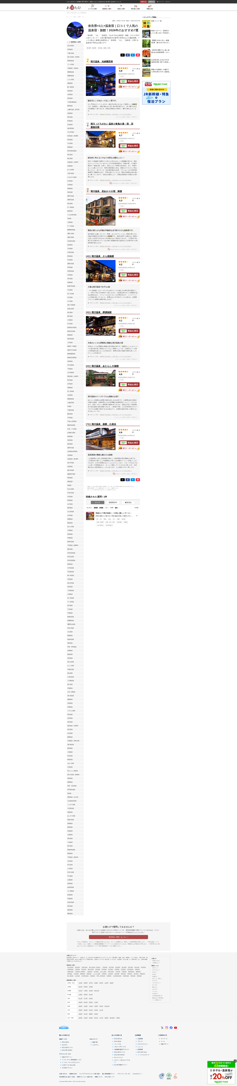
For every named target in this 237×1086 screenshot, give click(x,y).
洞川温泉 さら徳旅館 (103, 256)
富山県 (80, 998)
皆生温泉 (70, 756)
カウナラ (154, 989)
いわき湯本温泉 (71, 214)
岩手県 (91, 983)
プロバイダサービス (120, 1047)
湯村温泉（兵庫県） (73, 725)
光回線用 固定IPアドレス (121, 1049)
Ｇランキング (156, 970)
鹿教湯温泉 (70, 399)
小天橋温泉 (70, 680)
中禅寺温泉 (70, 252)
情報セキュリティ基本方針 (85, 1077)
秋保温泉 (70, 121)
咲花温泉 (70, 477)
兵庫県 (96, 1006)
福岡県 (80, 1018)
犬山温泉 (70, 631)
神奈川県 (96, 990)
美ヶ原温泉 (70, 391)
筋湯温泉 (70, 895)
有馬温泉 (70, 703)
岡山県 (91, 1010)
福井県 (91, 998)
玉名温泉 (70, 861)
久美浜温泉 (70, 677)
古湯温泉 (70, 834)
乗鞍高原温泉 (71, 425)
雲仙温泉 (70, 838)
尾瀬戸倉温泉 (71, 286)
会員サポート (165, 1044)
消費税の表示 (73, 1074)
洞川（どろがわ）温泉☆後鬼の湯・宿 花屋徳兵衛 (112, 125)
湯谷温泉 (70, 643)
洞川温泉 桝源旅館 (102, 312)
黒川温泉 (70, 846)
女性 (109, 519)
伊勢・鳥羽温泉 (71, 647)
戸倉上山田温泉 (71, 421)
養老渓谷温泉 (71, 331)
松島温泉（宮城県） (73, 136)
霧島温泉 (70, 913)
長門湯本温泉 (71, 789)
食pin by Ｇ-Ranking (157, 998)
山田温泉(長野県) (72, 451)
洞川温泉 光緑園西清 (102, 61)
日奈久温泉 (70, 872)
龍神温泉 (70, 748)
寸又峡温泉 (70, 590)
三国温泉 (70, 530)
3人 (114, 519)
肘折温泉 (70, 192)
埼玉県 (80, 990)
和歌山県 (107, 1006)
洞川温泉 (70, 729)
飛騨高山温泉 (71, 624)
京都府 (85, 1006)
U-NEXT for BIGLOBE (68, 1065)
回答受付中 (113, 502)
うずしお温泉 (71, 710)
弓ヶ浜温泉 (70, 601)
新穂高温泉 (70, 616)
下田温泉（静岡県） (73, 545)
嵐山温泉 (70, 673)
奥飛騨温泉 (70, 620)
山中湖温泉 (70, 372)
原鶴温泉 (70, 823)
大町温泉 (70, 395)
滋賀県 (80, 1006)
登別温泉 (70, 49)
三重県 (96, 1002)
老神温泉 (70, 282)
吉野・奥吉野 (92, 48)
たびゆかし (155, 993)
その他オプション (67, 1068)
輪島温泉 (70, 523)
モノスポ (154, 985)
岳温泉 (69, 218)
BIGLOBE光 (65, 1042)
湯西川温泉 (70, 263)
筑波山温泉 (70, 308)
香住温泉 (70, 714)
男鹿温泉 (70, 147)
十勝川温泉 (70, 53)
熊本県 (96, 1018)
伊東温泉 (70, 538)
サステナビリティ (143, 1044)
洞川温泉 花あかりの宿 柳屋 (106, 191)
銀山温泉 (70, 158)
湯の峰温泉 (70, 744)
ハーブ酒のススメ (157, 1000)
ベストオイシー (156, 982)
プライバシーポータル (123, 1074)
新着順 (96, 507)
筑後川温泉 (70, 819)
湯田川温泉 (70, 196)
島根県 (85, 1010)
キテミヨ (154, 980)
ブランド (140, 1041)
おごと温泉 (70, 665)
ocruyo (154, 974)
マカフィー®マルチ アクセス (122, 1061)
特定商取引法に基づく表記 (67, 1077)
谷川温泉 (70, 297)
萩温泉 (69, 793)
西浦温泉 (70, 635)
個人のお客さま (64, 1035)
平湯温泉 (70, 613)
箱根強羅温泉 (71, 353)
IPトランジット (118, 1057)
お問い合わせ (63, 1074)
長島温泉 (70, 658)
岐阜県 (85, 1002)
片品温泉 (70, 290)
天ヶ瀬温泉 (70, 891)
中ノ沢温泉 (70, 226)
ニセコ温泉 (70, 79)
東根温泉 (70, 188)
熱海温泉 (70, 534)
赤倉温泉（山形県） (73, 162)
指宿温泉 (70, 910)
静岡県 (80, 1002)
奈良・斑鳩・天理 (105, 48)
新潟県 (91, 994)
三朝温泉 (70, 752)
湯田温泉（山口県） (73, 797)
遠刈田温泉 (70, 128)
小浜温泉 (70, 842)
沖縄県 (118, 1018)
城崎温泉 (70, 699)
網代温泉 (70, 549)
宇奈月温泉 (70, 493)
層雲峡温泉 (70, 72)
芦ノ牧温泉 (70, 207)
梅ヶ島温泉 (70, 575)
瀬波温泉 (70, 481)
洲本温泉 (70, 722)
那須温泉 (70, 256)
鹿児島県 (112, 1018)
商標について (99, 1077)
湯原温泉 (70, 778)
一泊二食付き (100, 525)
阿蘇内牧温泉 (71, 849)
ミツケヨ (154, 991)
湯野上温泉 (70, 233)
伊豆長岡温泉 (71, 560)
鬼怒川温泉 (70, 237)
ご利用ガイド (156, 963)
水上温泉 (70, 301)
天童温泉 (70, 184)
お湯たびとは (156, 960)
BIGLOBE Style (142, 1052)
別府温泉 (70, 883)
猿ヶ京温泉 (70, 293)
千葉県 (85, 990)
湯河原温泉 (70, 338)
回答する (143, 1)
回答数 (101, 507)
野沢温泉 (70, 380)
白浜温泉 (70, 733)
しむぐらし (95, 1045)
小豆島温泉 (70, 808)
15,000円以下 (109, 525)
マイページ (161, 1)
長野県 (85, 994)
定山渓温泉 (70, 45)
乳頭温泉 (70, 139)
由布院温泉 (70, 887)
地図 (122, 76)
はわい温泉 (70, 763)
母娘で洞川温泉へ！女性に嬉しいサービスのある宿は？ (116, 114)
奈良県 (123, 519)
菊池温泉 (70, 853)
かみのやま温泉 (71, 177)
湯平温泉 (70, 906)
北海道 (80, 983)
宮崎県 (106, 1018)
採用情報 (140, 1049)
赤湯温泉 (70, 166)
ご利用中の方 (162, 1035)
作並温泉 (70, 124)
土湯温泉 (70, 222)
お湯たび (154, 976)
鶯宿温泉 (70, 105)
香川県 (85, 1014)
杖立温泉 (70, 864)
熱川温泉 (70, 605)
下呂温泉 (70, 609)
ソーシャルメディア (143, 1055)
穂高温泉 (70, 444)
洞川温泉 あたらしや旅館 (105, 366)
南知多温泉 (70, 639)
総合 (116, 507)
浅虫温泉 (70, 91)
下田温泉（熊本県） (73, 857)
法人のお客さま (117, 1035)
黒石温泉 (70, 98)
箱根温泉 (70, 335)
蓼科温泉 (70, 414)
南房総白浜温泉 (71, 327)
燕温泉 (69, 485)
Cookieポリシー (137, 1074)
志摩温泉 (70, 650)
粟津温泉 (70, 507)
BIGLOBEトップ (109, 1077)
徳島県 (80, 1014)
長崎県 (91, 1018)
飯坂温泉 (70, 211)
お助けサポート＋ (67, 1057)
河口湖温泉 (70, 365)
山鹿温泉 (70, 880)
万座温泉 (70, 275)
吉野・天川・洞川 (110, 522)
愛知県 (91, 1002)
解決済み (128, 502)
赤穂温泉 (70, 707)
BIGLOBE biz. (118, 1039)
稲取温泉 (70, 564)
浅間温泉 (70, 387)
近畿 (118, 519)
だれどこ (154, 972)
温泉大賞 (94, 1042)
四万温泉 (70, 278)
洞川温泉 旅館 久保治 (104, 424)
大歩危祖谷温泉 (71, 801)
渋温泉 (69, 406)
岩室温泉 (70, 466)
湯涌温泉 (70, 519)
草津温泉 (70, 267)
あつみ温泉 (70, 169)
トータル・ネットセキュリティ (71, 1062)
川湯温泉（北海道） (73, 68)
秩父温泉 (70, 312)
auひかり (64, 1045)
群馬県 (85, 986)
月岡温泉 (70, 455)
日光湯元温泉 (71, 241)
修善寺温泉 (70, 541)
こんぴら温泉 (71, 804)
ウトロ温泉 (70, 64)
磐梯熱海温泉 (71, 229)
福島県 (111, 983)
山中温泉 (70, 504)
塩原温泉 (70, 245)
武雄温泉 (70, 831)
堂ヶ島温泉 (70, 598)
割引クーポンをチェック (131, 87)
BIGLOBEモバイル (67, 1047)
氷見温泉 (70, 496)
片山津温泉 (70, 511)
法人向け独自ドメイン (120, 1065)
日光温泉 (70, 260)
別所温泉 (70, 440)
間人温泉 (70, 684)
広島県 (96, 1010)
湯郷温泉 (70, 782)
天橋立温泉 (70, 669)
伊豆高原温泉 (71, 553)
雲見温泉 (70, 586)
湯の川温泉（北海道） (73, 57)
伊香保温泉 (70, 271)
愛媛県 (91, 1014)
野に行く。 (155, 987)
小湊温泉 (70, 320)
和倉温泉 (70, 500)
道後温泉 (70, 812)
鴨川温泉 (70, 316)
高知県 (96, 1014)
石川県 (85, 998)
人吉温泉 (70, 868)
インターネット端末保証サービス (71, 1060)
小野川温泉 (70, 173)
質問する (151, 1)
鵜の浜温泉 (70, 470)
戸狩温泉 (70, 417)
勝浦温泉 (70, 737)
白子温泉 (70, 323)
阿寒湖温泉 (70, 60)
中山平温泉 (70, 132)
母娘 (105, 519)
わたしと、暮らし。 (157, 978)
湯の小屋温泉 (71, 305)
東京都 (91, 990)
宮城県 (96, 983)
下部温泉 (70, 369)
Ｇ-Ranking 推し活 (157, 995)
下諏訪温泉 (70, 410)
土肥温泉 (70, 594)
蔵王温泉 (70, 154)
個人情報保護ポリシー (108, 1074)
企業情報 (138, 1035)
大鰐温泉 (70, 94)
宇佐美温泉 (70, 571)
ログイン (168, 1)
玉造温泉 (70, 767)
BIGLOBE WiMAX (67, 1050)
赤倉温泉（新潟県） (73, 459)
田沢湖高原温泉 (71, 151)
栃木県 (80, 986)
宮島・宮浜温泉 (71, 786)
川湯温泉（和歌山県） (73, 740)
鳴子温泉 (70, 117)
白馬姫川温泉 (71, 432)
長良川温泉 (70, 628)
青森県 (85, 983)
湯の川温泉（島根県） (73, 774)
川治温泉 (70, 248)
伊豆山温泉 (70, 556)
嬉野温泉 (70, 827)
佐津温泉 (70, 718)
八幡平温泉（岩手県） (73, 109)
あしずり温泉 (71, 816)
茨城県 (91, 986)
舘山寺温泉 (70, 583)
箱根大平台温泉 (71, 350)
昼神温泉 (70, 436)
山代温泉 (70, 515)
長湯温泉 (70, 898)
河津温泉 (70, 579)
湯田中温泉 (70, 447)
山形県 (106, 983)
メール (163, 1041)
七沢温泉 (70, 342)
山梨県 (80, 994)
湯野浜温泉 (70, 199)
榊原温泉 (70, 654)
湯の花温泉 (70, 695)
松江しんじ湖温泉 (72, 771)
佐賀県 (85, 1018)
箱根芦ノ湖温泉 (71, 346)
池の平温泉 (70, 462)
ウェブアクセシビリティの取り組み (89, 1074)
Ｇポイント (155, 967)
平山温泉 (70, 876)
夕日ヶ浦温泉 (71, 692)
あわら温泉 (70, 526)
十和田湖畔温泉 (71, 102)
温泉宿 (125, 522)
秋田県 (101, 983)
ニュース (140, 1047)
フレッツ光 (117, 1044)
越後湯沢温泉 (71, 474)
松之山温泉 (70, 489)
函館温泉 (70, 83)
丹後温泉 (70, 688)
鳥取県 (80, 1010)
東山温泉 (70, 203)
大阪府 (91, 1006)
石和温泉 (70, 361)
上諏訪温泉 (70, 402)
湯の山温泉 (70, 662)
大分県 (101, 1018)
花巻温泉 (70, 113)
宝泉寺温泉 (70, 902)
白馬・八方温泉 (71, 429)
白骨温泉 (70, 384)
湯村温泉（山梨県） (73, 376)
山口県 (101, 1010)
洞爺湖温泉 (70, 75)
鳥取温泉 (70, 759)
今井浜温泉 (70, 568)
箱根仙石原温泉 (71, 357)
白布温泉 (70, 181)
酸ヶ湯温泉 (70, 87)
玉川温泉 (70, 143)
